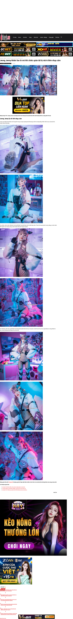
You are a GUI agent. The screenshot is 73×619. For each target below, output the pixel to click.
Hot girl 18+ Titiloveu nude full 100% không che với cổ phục (14, 489)
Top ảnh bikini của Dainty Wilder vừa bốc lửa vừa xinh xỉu (14, 488)
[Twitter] (26, 495)
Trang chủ (1, 58)
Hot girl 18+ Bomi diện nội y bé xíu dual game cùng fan (13, 487)
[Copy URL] (38, 495)
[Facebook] (23, 495)
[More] (42, 495)
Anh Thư (55, 492)
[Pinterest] (30, 495)
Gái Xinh (5, 58)
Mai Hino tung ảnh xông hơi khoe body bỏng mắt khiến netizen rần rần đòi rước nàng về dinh (9, 605)
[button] (61, 37)
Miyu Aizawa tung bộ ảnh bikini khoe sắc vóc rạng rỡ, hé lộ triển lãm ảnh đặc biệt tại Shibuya (9, 600)
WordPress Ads (3, 618)
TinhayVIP (11, 482)
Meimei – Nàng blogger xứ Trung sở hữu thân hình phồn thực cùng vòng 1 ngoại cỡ (8, 609)
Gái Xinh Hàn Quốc (7, 63)
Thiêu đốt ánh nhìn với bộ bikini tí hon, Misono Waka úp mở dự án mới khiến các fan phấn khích (8, 590)
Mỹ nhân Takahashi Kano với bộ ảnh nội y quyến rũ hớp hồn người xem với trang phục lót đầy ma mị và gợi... (9, 614)
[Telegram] (34, 495)
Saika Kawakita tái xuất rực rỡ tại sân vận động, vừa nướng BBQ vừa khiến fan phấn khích (8, 595)
